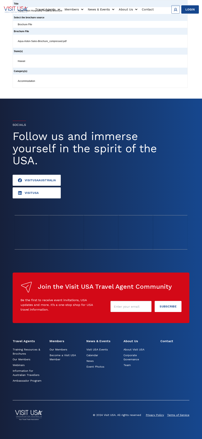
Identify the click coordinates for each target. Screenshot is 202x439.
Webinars (19, 365)
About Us (126, 9)
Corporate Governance (131, 357)
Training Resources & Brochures (26, 351)
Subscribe (168, 306)
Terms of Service (178, 415)
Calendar (92, 355)
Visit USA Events (97, 349)
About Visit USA (133, 349)
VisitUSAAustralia (40, 180)
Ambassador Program (27, 380)
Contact (148, 9)
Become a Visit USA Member (63, 357)
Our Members (21, 359)
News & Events (99, 9)
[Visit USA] (16, 9)
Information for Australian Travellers (26, 372)
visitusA (32, 193)
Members (72, 9)
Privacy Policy (155, 415)
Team (127, 365)
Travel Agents (45, 9)
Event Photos (95, 366)
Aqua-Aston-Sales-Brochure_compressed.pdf (42, 41)
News (90, 360)
